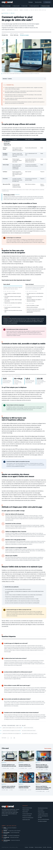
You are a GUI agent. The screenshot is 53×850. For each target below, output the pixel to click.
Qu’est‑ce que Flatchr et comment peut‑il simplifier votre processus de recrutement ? (43, 788)
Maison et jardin (16, 5)
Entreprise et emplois (46, 5)
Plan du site (49, 847)
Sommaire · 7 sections (7, 78)
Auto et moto (24, 5)
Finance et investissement (27, 817)
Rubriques (31, 2)
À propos (26, 847)
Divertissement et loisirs (43, 808)
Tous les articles (38, 2)
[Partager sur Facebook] (8, 738)
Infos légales (31, 847)
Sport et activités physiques (43, 819)
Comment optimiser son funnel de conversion (24, 787)
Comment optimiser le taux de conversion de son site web (9, 765)
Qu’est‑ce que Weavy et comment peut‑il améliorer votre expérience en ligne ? (42, 766)
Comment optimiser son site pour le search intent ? (25, 765)
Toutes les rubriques (38, 847)
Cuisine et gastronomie (34, 5)
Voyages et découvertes (43, 813)
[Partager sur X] (11, 738)
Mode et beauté (41, 811)
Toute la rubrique (47, 748)
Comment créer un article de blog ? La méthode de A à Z (8, 787)
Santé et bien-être (26, 819)
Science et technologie (6, 5)
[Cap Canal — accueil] (7, 2)
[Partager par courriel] (14, 738)
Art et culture (40, 810)
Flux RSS (44, 847)
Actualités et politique (42, 821)
